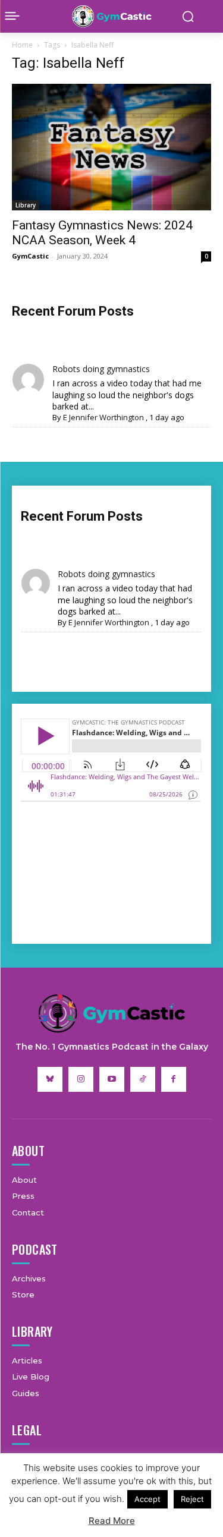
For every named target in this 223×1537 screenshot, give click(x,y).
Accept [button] (147, 1499)
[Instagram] (80, 1079)
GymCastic (30, 255)
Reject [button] (192, 1499)
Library (25, 205)
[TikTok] (142, 1079)
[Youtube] (111, 1079)
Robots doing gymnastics (101, 368)
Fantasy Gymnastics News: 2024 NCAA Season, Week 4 (102, 232)
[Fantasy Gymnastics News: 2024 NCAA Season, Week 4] (111, 147)
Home (22, 45)
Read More (112, 1520)
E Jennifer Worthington (103, 417)
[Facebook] (173, 1079)
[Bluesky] (49, 1079)
